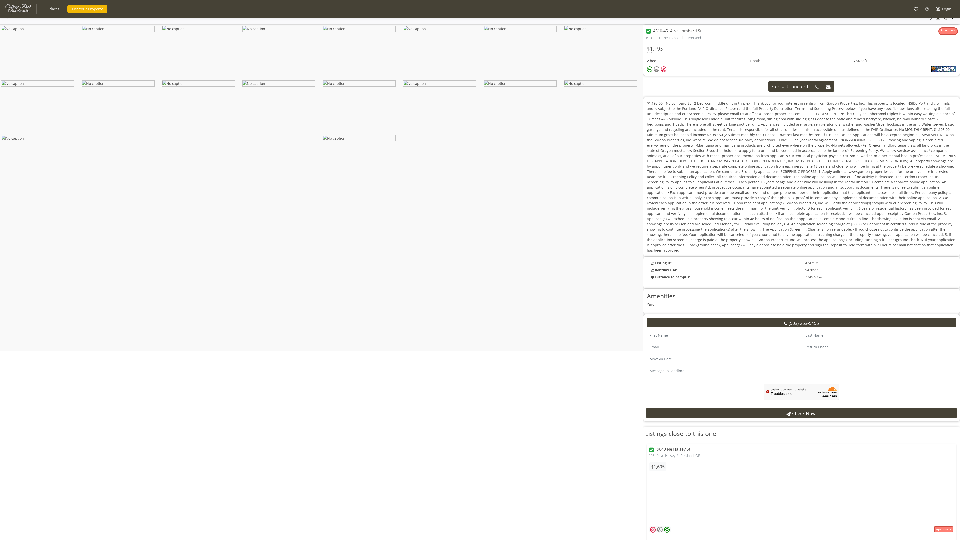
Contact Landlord (790, 87)
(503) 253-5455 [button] (803, 323)
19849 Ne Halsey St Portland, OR (674, 455)
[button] (54, 9)
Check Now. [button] (804, 413)
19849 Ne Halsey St (672, 449)
